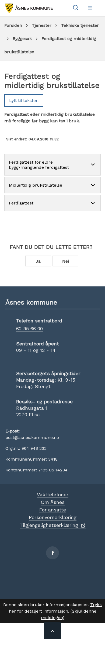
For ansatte (52, 510)
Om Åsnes (53, 502)
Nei (65, 261)
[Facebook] (52, 552)
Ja (38, 261)
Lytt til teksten (23, 100)
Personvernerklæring (52, 517)
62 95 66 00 (29, 328)
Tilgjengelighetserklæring (49, 525)
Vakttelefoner (52, 494)
